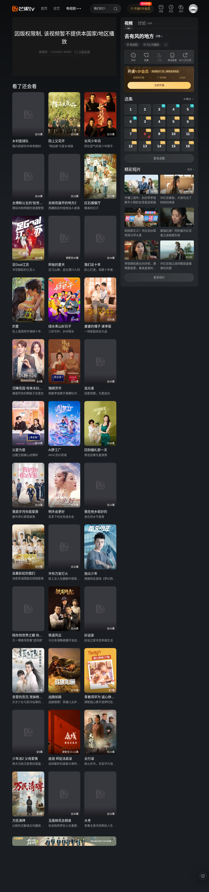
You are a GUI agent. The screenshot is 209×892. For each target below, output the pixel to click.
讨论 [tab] (142, 23)
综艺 (56, 8)
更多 (190, 169)
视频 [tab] (129, 23)
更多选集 (159, 158)
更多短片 (159, 277)
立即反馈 (84, 52)
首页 (44, 8)
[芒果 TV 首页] (23, 8)
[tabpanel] (159, 158)
